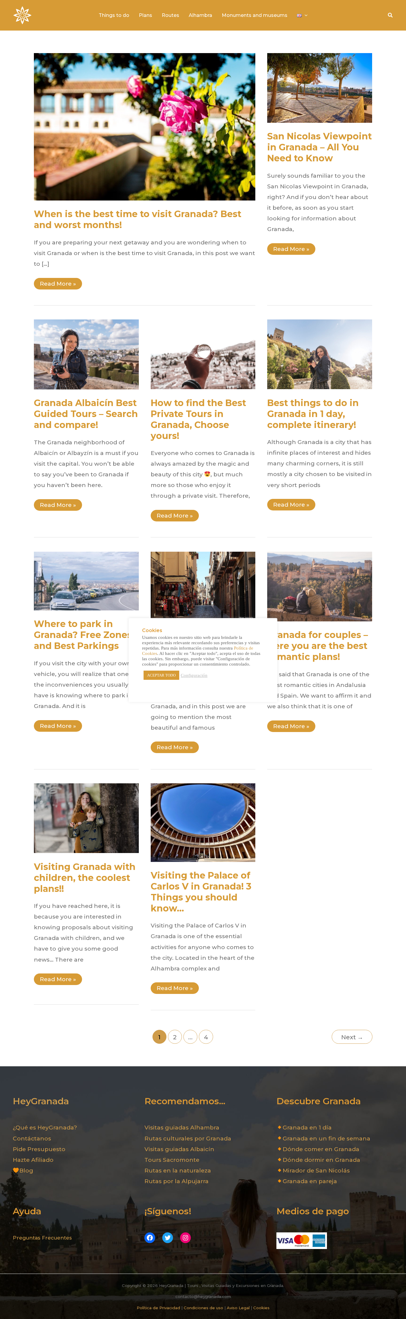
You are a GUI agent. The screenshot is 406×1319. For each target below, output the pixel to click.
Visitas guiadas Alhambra (181, 1127)
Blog (26, 1170)
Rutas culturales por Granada (187, 1138)
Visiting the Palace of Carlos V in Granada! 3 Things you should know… (201, 892)
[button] (390, 15)
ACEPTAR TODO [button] (161, 675)
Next (352, 1037)
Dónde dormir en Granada (321, 1159)
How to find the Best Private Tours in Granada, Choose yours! (198, 419)
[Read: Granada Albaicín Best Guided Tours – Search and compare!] (86, 354)
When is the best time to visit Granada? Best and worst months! (137, 219)
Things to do (114, 15)
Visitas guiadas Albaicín (179, 1149)
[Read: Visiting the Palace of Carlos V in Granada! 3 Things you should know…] (203, 822)
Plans (145, 15)
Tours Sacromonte (171, 1159)
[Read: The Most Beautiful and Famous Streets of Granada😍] (203, 586)
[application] (305, 15)
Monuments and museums (254, 15)
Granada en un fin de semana (326, 1138)
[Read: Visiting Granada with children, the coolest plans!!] (86, 817)
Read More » (58, 284)
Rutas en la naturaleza (177, 1170)
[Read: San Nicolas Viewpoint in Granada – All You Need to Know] (319, 87)
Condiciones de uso (203, 1307)
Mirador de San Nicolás (316, 1170)
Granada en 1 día (307, 1127)
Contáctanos (32, 1138)
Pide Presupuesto (39, 1149)
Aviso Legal (238, 1307)
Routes (170, 15)
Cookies (261, 1307)
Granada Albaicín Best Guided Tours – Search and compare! (86, 413)
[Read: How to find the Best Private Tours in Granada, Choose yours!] (203, 354)
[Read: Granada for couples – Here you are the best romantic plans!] (319, 586)
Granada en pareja (310, 1181)
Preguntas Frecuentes (42, 1238)
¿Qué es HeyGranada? (45, 1127)
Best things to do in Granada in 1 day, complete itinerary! (313, 413)
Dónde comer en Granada (321, 1149)
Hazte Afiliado (33, 1159)
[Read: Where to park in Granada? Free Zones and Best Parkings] (86, 580)
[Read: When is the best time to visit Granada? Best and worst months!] (144, 126)
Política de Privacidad (158, 1307)
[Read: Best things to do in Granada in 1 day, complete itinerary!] (319, 354)
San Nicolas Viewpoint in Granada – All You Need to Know (319, 147)
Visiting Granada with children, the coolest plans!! (85, 877)
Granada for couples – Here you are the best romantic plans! (317, 645)
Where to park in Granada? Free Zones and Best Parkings (83, 634)
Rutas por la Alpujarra (176, 1181)
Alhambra (200, 15)
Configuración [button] (194, 675)
